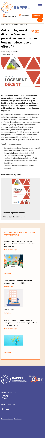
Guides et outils (23, 24)
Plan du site (17, 419)
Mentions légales (7, 419)
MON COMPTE (25, 15)
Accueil (3, 24)
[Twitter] (3, 410)
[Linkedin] (8, 410)
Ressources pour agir (12, 24)
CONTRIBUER (37, 15)
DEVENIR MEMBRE (10, 16)
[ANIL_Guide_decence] (20, 191)
